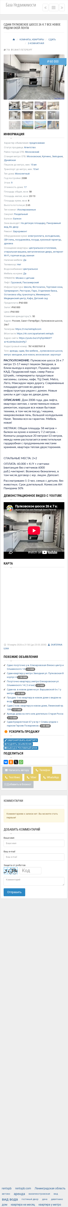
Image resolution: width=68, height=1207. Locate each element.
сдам (21, 350)
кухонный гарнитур (50, 239)
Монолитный (22, 173)
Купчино (46, 156)
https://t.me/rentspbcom (28, 329)
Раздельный (21, 214)
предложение (37, 143)
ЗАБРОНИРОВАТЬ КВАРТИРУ (22, 740)
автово (6, 1193)
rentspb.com (23, 1188)
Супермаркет (11, 290)
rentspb (7, 1188)
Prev (8, 77)
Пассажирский (30, 282)
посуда (35, 239)
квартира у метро (50, 1204)
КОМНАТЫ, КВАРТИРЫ (32, 39)
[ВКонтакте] (6, 762)
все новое (29, 354)
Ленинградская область (50, 1188)
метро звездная (13, 354)
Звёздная (57, 156)
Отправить (14, 892)
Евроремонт (20, 231)
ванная (30, 255)
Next (60, 77)
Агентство (30, 147)
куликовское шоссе (51, 350)
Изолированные (26, 209)
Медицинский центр (15, 298)
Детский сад (41, 298)
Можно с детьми (25, 278)
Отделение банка (47, 290)
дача (44, 1199)
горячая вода (17, 255)
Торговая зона (54, 287)
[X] (16, 762)
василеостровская (39, 1193)
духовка (8, 243)
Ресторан (25, 290)
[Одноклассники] (11, 762)
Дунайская (10, 160)
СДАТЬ (52, 39)
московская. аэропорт (48, 354)
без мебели (31, 350)
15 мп (34, 164)
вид (56, 1193)
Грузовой (16, 282)
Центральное (30, 269)
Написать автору (18, 770)
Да (24, 260)
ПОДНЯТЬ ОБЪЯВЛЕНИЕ (19, 744)
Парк (34, 290)
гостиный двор (30, 1199)
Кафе (30, 298)
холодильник (52, 236)
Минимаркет (43, 294)
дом (4, 1204)
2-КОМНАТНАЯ (36, 43)
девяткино (57, 1199)
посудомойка (22, 239)
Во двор (13, 227)
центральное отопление (42, 248)
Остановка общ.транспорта (19, 294)
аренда (14, 350)
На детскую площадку (33, 223)
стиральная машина (15, 251)
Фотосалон (38, 287)
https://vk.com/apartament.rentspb (35, 333)
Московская (34, 156)
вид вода (10, 1199)
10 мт (36, 169)
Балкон (17, 218)
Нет (19, 264)
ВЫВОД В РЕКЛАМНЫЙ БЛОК (22, 748)
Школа (27, 287)
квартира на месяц (23, 1204)
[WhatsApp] (21, 762)
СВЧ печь (9, 239)
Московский (32, 152)
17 (25, 187)
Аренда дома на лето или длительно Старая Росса (35, 713)
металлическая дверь (39, 251)
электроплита (36, 236)
